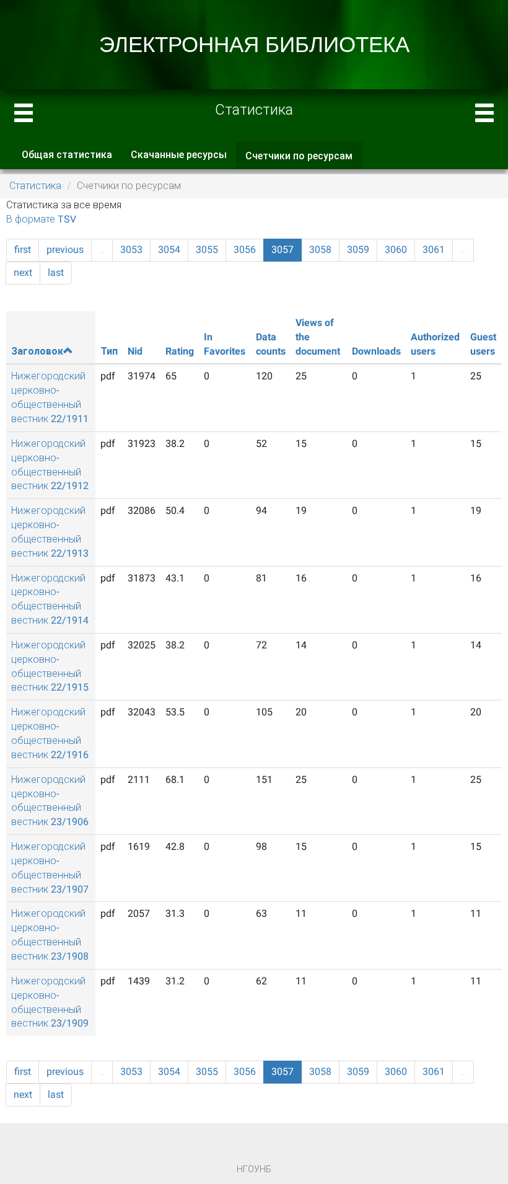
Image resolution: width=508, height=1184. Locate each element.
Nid (135, 351)
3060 (396, 249)
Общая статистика (67, 155)
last (56, 272)
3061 (434, 249)
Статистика (35, 186)
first (22, 249)
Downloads (376, 351)
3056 (245, 249)
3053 (131, 249)
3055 (207, 249)
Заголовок (37, 351)
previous (65, 249)
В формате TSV (41, 219)
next (23, 272)
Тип (109, 351)
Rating (179, 351)
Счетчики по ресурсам (303, 160)
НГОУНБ (254, 1169)
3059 (358, 249)
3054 (169, 249)
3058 (320, 249)
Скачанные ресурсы (179, 155)
